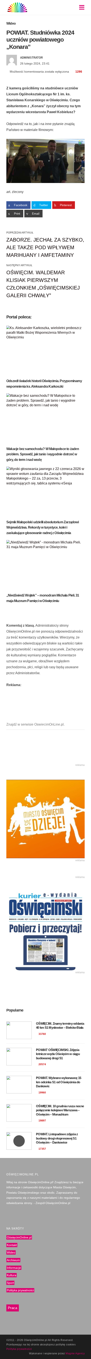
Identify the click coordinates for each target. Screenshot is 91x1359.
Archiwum (13, 1260)
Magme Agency (75, 1353)
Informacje (14, 1267)
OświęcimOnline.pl (19, 1237)
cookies (71, 1344)
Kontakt (12, 1244)
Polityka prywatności (20, 1290)
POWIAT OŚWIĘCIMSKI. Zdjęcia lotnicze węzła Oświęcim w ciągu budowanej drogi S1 (58, 1054)
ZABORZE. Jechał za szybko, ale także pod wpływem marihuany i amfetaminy (45, 247)
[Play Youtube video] (45, 161)
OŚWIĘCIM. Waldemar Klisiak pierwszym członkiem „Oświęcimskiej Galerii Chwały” (43, 284)
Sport (10, 1282)
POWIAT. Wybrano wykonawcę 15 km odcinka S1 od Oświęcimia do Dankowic (58, 1082)
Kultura (11, 1275)
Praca (12, 1308)
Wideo (11, 23)
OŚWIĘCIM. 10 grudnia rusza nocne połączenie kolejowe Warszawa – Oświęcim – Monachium (60, 1110)
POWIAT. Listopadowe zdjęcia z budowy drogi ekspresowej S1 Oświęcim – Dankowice (57, 1138)
